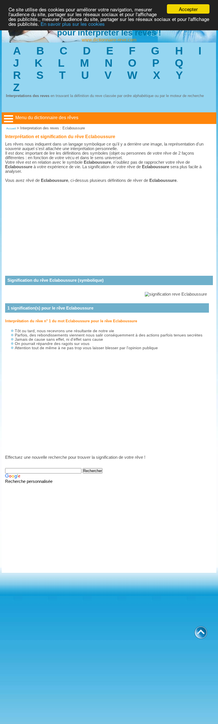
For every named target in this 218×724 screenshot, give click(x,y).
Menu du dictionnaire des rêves (46, 117)
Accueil (11, 128)
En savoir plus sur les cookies (73, 23)
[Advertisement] (109, 224)
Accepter (188, 8)
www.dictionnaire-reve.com (109, 39)
